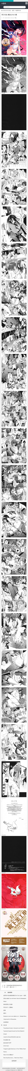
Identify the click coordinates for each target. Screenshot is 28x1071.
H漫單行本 (18, 10)
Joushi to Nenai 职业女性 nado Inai (11, 1037)
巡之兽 (5, 1025)
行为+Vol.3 (6, 1045)
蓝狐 (4, 1010)
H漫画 (3, 3)
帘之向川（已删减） (8, 1007)
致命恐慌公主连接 (7, 1004)
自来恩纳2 (6, 1022)
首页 (13, 10)
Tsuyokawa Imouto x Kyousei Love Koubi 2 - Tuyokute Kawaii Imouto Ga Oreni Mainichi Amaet (14, 1031)
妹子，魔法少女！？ (11, 987)
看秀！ (5, 1013)
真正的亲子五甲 (7, 1043)
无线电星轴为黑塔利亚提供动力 (14, 985)
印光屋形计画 (6, 1040)
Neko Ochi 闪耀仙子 (8, 1054)
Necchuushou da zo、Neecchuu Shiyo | (13, 1057)
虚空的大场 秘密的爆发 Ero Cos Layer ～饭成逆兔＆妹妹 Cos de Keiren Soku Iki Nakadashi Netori (14, 998)
